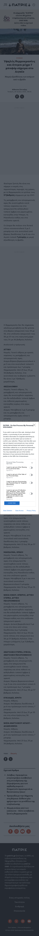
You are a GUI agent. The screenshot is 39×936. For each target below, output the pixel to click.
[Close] (35, 426)
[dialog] (19, 468)
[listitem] (19, 462)
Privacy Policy (31, 510)
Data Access (19, 510)
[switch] (31, 468)
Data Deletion (7, 510)
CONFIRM (12, 503)
